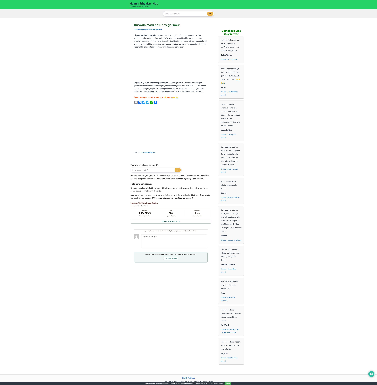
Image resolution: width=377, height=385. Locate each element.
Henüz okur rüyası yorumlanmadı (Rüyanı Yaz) (148, 29)
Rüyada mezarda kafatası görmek (230, 199)
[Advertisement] (171, 65)
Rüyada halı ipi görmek (229, 59)
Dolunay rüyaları (148, 152)
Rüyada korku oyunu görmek (228, 136)
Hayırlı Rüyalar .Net (144, 3)
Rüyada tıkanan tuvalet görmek (229, 170)
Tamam (228, 383)
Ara (210, 14)
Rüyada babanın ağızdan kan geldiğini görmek (230, 330)
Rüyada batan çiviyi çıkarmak (228, 298)
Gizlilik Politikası (188, 378)
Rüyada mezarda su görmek (231, 240)
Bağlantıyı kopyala (171, 258)
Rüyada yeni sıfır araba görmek (229, 359)
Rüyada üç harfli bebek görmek (229, 93)
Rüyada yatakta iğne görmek (228, 270)
